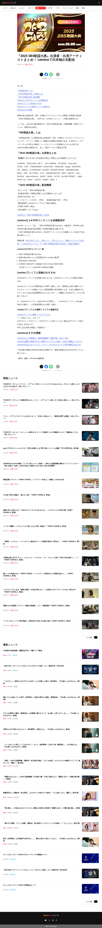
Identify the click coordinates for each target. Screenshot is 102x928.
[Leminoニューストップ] (9, 2)
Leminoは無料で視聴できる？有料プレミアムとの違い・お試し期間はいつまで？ (50, 341)
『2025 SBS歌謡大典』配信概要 (28, 97)
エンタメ (22, 8)
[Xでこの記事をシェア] (41, 74)
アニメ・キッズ (68, 8)
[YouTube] (45, 920)
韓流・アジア (40, 8)
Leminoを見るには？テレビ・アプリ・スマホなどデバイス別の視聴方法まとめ (49, 344)
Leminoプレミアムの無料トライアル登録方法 (33, 107)
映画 (77, 8)
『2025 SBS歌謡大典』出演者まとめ (30, 94)
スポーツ (30, 8)
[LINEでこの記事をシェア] (51, 74)
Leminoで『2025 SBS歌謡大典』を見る (33, 215)
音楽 (83, 8)
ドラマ (58, 8)
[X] (49, 920)
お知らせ (13, 8)
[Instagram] (53, 920)
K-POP (50, 8)
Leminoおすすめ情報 (24, 110)
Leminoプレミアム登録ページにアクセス (33, 314)
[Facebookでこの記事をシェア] (46, 74)
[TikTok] (56, 920)
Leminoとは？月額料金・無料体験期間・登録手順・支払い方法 (42, 338)
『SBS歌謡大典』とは (25, 90)
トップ (5, 8)
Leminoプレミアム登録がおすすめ (29, 103)
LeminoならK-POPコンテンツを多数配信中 (32, 100)
